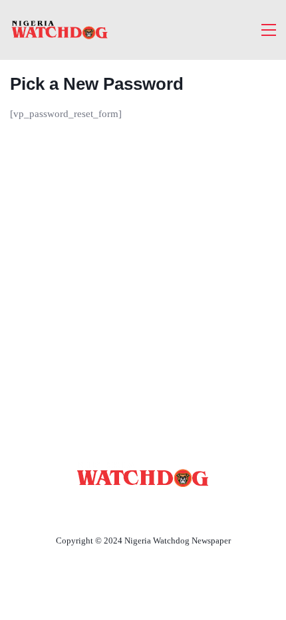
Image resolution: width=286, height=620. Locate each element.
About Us (55, 509)
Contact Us (127, 509)
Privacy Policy (215, 509)
